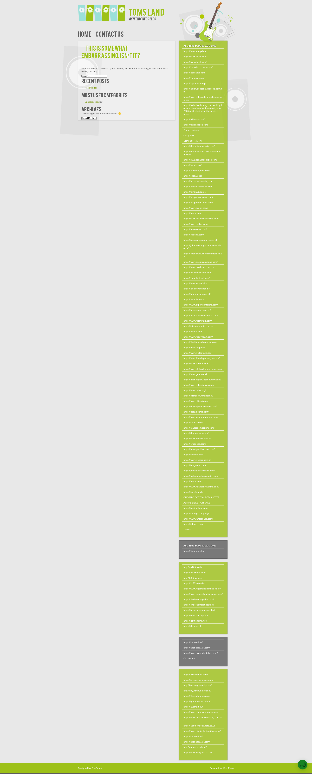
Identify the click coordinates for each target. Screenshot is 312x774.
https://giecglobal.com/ (195, 62)
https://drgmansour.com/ (195, 433)
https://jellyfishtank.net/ (195, 620)
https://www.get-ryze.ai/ (195, 374)
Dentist (187, 529)
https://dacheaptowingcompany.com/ (202, 379)
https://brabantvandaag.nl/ (196, 294)
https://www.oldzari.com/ (195, 401)
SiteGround (97, 768)
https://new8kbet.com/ (194, 572)
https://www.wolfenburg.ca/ (197, 353)
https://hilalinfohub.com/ (195, 674)
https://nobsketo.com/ (194, 72)
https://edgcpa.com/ (193, 234)
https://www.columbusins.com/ (198, 385)
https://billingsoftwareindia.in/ (198, 395)
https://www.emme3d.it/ (195, 283)
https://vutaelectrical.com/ (196, 278)
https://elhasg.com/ (193, 524)
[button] (302, 764)
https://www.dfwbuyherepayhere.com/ (202, 369)
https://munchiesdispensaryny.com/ (201, 358)
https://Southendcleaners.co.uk (199, 725)
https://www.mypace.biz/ (195, 56)
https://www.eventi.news (195, 208)
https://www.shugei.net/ (195, 51)
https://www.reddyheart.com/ (198, 337)
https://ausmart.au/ (193, 706)
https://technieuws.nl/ (194, 299)
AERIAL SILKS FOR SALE (196, 502)
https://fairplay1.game (194, 192)
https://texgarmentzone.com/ (198, 197)
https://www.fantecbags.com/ (198, 518)
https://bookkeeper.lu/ (194, 347)
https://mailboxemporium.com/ (198, 427)
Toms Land (146, 11)
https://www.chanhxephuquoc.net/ (200, 712)
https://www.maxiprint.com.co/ (198, 267)
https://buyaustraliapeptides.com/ (200, 159)
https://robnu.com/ (192, 213)
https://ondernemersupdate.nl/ (198, 604)
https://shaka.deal (192, 175)
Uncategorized (92, 102)
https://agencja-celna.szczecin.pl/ (200, 240)
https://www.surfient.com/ (196, 363)
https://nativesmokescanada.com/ (200, 476)
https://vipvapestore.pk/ (195, 83)
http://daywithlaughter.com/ (197, 690)
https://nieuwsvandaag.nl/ (196, 288)
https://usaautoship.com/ (196, 411)
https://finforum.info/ (193, 551)
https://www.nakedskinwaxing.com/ (201, 218)
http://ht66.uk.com (192, 578)
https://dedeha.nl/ (192, 626)
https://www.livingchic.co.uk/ (197, 752)
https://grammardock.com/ (196, 701)
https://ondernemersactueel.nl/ (199, 610)
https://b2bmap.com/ (194, 119)
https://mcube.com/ (193, 331)
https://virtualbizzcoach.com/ (198, 67)
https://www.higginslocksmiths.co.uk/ (202, 588)
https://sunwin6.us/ (193, 642)
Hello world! (91, 87)
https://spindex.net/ (193, 454)
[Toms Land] (103, 11)
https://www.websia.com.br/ (197, 438)
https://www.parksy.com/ (195, 224)
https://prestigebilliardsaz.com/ (199, 449)
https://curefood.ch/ (193, 492)
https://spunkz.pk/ (192, 165)
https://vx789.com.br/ (194, 583)
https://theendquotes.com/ (196, 696)
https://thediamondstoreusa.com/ (200, 342)
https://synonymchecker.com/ (198, 680)
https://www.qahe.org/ (194, 390)
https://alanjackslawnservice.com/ (200, 315)
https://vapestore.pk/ (193, 78)
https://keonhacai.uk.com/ (196, 647)
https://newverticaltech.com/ (197, 272)
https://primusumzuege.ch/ (197, 310)
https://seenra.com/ (193, 422)
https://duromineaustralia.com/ (199, 146)
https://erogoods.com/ (194, 444)
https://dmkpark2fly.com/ (195, 615)
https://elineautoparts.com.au (198, 326)
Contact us (110, 33)
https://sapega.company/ (196, 513)
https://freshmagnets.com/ (196, 170)
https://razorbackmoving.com (198, 181)
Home (84, 33)
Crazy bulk (188, 135)
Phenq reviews (191, 130)
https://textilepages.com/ (195, 124)
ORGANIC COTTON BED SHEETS (201, 497)
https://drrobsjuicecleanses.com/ (200, 406)
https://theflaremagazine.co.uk (198, 599)
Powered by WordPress (222, 768)
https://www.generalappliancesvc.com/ (203, 594)
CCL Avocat (189, 658)
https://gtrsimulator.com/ (195, 508)
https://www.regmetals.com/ (197, 320)
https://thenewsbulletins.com (198, 186)
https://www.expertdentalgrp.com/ (200, 304)
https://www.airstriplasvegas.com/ (200, 262)
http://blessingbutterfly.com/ (197, 685)
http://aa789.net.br (192, 567)
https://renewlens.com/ (195, 229)
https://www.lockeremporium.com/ (200, 417)
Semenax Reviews (192, 140)
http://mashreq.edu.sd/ (195, 747)
